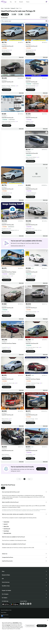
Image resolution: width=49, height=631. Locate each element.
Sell (15, 1)
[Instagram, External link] (28, 604)
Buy (11, 1)
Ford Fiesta (6, 531)
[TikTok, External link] (21, 604)
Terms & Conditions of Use (6, 610)
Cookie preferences (30, 625)
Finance (27, 1)
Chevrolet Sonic (7, 533)
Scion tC (6, 524)
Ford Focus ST (7, 528)
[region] (24, 624)
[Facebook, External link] (23, 604)
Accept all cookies (42, 625)
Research (21, 1)
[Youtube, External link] (26, 604)
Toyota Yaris (6, 521)
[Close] (47, 620)
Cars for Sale (7, 8)
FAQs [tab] (3, 487)
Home (2, 8)
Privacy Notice (3, 612)
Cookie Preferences (5, 618)
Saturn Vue (6, 526)
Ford (17, 8)
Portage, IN (13, 8)
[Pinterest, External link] (30, 604)
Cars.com (8, 625)
